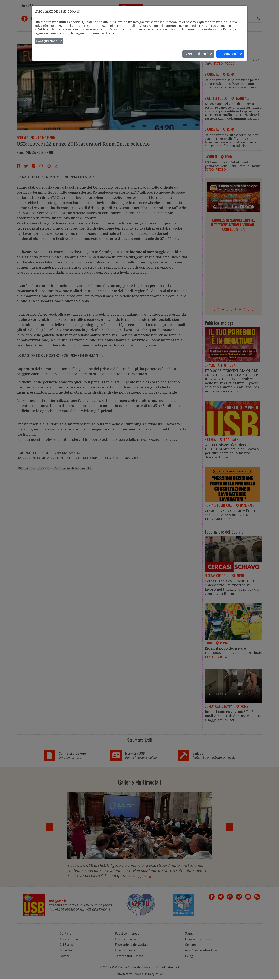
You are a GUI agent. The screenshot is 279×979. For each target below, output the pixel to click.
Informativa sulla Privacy (215, 29)
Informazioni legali (99, 33)
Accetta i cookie (230, 54)
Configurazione (46, 41)
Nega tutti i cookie (198, 54)
